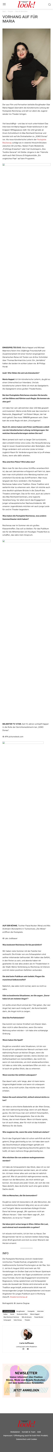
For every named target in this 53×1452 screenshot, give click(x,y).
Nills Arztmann (27, 1317)
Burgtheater (21, 1311)
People (10, 11)
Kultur (6, 1314)
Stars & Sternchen (21, 11)
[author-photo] (26, 1340)
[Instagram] (24, 1349)
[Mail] (29, 1349)
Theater (27, 1320)
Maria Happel (34, 1314)
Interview (40, 1311)
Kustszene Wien (22, 1314)
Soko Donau (18, 1320)
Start (4, 11)
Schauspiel (7, 1320)
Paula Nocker (38, 1317)
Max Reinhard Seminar (11, 1317)
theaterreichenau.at (18, 1297)
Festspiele (31, 1311)
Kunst (12, 1314)
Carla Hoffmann (26, 1343)
